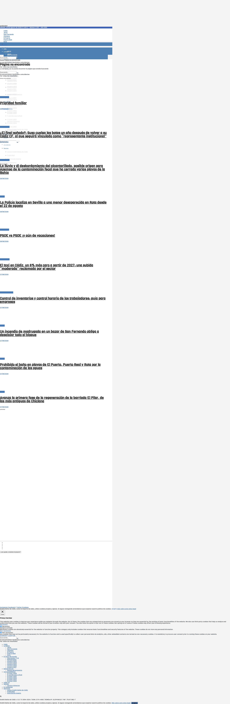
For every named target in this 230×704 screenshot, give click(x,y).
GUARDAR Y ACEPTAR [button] (7, 636)
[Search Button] (17, 142)
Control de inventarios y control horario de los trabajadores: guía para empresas (53, 300)
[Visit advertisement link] (4, 49)
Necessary (6, 626)
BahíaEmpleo (11, 660)
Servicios (7, 689)
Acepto (134, 703)
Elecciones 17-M (13, 658)
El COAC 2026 (12, 100)
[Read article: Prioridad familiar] (54, 88)
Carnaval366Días (10, 672)
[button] (10, 552)
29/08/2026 (4, 109)
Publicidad (7, 546)
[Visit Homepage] (18, 39)
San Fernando (12, 649)
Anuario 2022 (12, 666)
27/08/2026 (4, 274)
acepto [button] (114, 609)
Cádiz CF (7, 683)
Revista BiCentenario (14, 670)
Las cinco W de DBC (11, 544)
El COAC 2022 (12, 681)
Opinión (6, 684)
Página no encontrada (12, 60)
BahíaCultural (8, 669)
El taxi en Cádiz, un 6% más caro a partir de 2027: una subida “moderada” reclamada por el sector (46, 267)
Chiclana (10, 651)
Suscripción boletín (14, 693)
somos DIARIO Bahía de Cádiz (17, 130)
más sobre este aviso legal (126, 609)
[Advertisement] (54, 12)
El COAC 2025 (12, 676)
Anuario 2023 (12, 664)
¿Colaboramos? (9, 549)
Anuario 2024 (12, 663)
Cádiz (6, 644)
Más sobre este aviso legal (121, 703)
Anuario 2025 (12, 78)
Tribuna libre (4, 97)
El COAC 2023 (12, 127)
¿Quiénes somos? (10, 543)
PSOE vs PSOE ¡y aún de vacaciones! (27, 235)
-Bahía (2, 196)
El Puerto (10, 652)
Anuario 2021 (11, 667)
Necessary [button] (4, 625)
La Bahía (7, 646)
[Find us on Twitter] (1, 139)
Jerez (9, 647)
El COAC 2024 (12, 108)
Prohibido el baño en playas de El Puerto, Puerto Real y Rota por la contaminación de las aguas (50, 366)
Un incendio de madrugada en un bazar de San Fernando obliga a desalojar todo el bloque (49, 333)
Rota (9, 655)
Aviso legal (7, 547)
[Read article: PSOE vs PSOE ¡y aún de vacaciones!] (54, 220)
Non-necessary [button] (5, 631)
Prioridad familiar (13, 103)
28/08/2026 (4, 142)
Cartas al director (13, 686)
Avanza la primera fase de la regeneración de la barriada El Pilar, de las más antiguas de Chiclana (52, 399)
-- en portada (5, 127)
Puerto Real (11, 654)
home (2, 60)
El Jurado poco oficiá (14, 675)
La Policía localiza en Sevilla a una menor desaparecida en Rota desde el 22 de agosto (53, 204)
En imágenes (8, 687)
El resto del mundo (8, 70)
